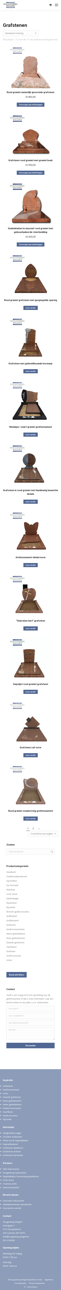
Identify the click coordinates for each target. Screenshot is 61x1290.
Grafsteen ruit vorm (30, 747)
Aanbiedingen (12, 898)
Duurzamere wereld (12, 1208)
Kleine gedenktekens (15, 933)
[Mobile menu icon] (56, 5)
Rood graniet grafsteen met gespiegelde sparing (30, 300)
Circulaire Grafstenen (12, 1136)
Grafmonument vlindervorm (31, 557)
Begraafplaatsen (10, 1144)
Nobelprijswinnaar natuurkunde (17, 1204)
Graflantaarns (12, 920)
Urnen (9, 960)
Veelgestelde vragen (12, 1133)
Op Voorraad (12, 885)
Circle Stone (11, 894)
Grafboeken (11, 916)
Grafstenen (8, 1086)
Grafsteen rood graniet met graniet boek (30, 160)
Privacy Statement (37, 1283)
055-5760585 (9, 1240)
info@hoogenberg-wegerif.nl (16, 1236)
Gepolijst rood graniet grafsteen (30, 684)
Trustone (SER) (10, 1183)
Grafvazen (11, 925)
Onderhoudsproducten (16, 876)
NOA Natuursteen (11, 1169)
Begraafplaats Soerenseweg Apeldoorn (21, 1176)
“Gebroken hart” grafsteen (30, 620)
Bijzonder (10, 907)
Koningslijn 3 (8, 1225)
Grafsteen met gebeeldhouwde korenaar (31, 363)
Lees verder (30, 308)
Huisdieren (11, 872)
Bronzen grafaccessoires (17, 911)
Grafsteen (10, 951)
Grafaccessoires (13, 955)
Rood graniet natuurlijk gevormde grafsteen (30, 92)
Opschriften (11, 880)
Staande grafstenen (15, 942)
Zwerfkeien (11, 947)
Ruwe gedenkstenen (15, 938)
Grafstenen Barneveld (13, 1155)
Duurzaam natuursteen (13, 1200)
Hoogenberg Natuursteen (14, 1172)
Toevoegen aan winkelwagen (30, 105)
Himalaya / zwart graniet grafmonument (30, 427)
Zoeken (51, 851)
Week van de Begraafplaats (15, 1140)
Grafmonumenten (11, 1089)
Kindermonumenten (15, 929)
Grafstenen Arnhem (12, 1151)
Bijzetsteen (11, 902)
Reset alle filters (16, 975)
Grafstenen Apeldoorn (13, 1147)
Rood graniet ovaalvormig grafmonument (30, 811)
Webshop (10, 889)
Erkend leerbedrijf (11, 1187)
